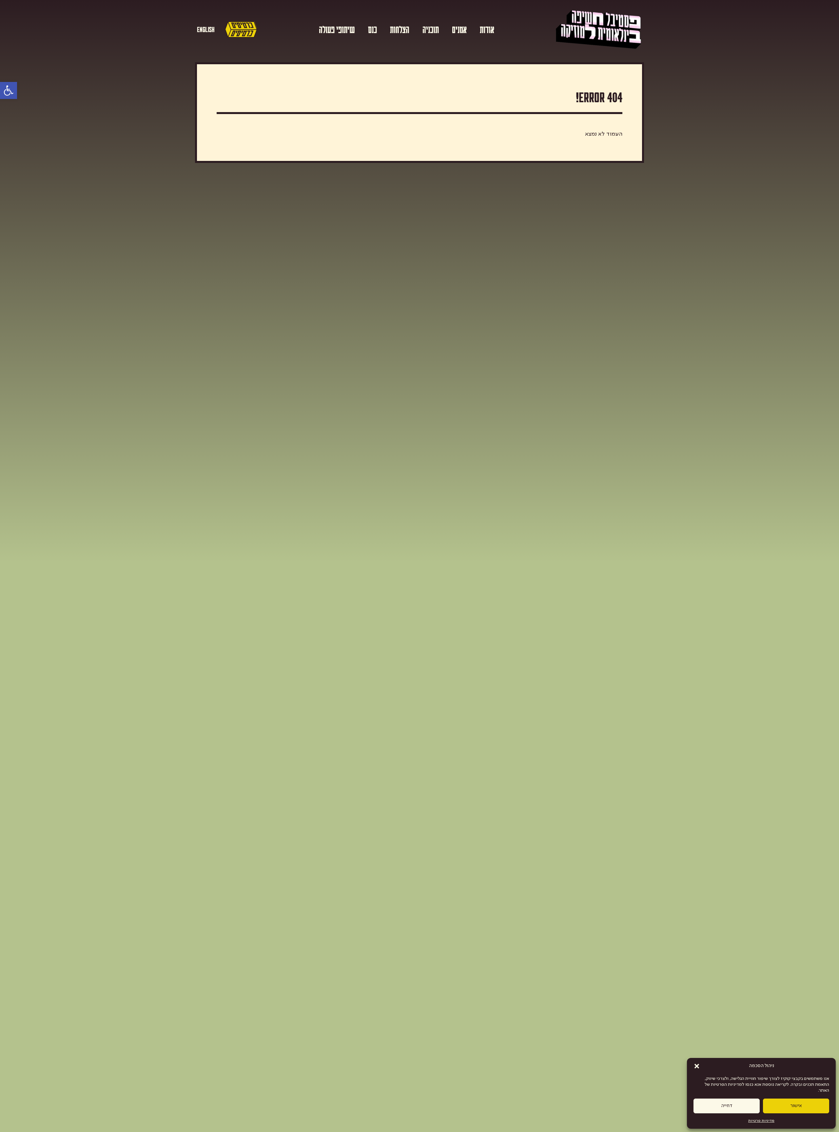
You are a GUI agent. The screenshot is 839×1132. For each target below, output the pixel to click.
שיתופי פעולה (337, 29)
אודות (487, 29)
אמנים (459, 29)
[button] (696, 1066)
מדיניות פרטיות (761, 1121)
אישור (796, 1105)
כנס (372, 29)
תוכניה (430, 29)
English (206, 29)
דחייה (726, 1105)
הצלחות (399, 29)
